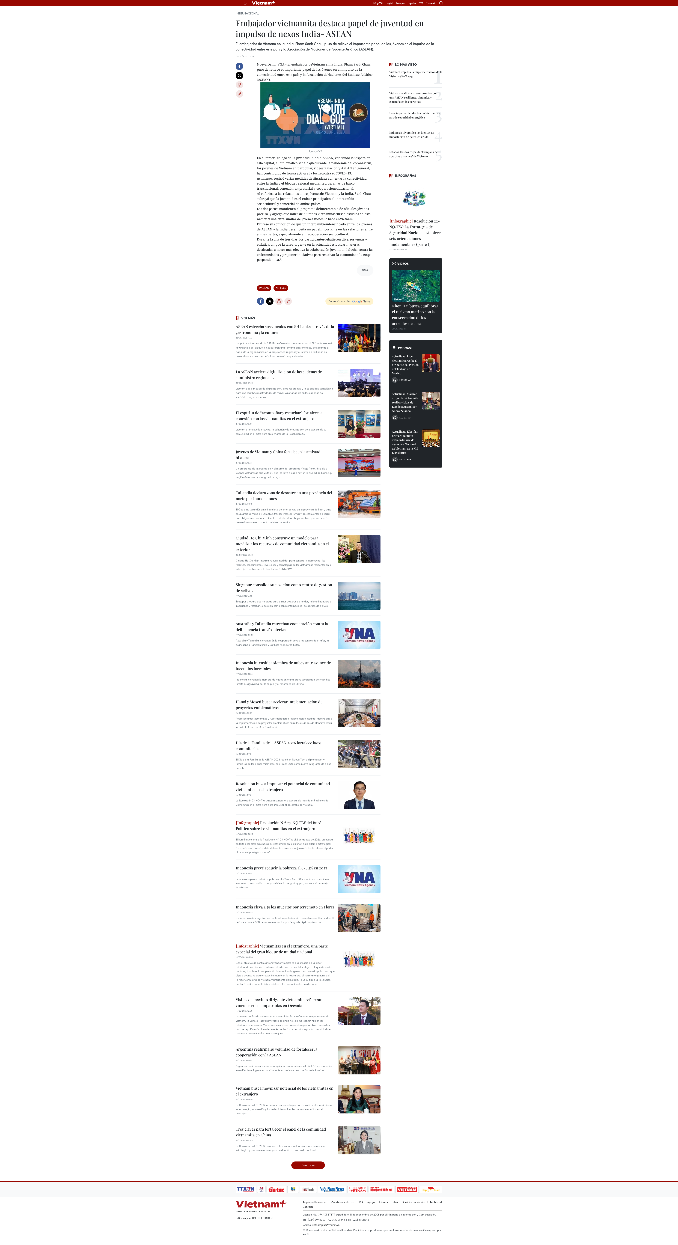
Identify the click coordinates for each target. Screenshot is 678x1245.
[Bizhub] (308, 1189)
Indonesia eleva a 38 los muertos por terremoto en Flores (285, 907)
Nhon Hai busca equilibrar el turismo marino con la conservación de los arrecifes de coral (415, 314)
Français (400, 3)
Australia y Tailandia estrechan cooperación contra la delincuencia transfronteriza (282, 626)
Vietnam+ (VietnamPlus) (264, 3)
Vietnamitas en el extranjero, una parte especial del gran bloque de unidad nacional (282, 948)
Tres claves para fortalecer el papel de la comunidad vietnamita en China (281, 1131)
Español (412, 3)
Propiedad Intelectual (315, 1202)
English (389, 3)
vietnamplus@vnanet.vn (326, 1224)
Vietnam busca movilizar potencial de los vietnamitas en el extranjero (284, 1091)
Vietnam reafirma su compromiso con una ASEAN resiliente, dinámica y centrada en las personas (413, 97)
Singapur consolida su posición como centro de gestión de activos (284, 587)
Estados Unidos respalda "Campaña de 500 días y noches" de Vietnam (413, 154)
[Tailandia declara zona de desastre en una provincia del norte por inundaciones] (359, 504)
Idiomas (383, 1202)
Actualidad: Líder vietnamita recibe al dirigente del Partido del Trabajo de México (405, 364)
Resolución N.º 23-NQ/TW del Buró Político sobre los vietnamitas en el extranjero (278, 825)
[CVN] (357, 1189)
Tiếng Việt (378, 3)
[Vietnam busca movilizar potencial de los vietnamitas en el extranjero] (359, 1099)
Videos (403, 264)
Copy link (239, 94)
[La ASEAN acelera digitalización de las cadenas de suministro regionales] (359, 383)
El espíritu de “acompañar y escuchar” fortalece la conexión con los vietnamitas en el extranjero (279, 415)
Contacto (308, 1206)
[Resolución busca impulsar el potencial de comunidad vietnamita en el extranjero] (359, 795)
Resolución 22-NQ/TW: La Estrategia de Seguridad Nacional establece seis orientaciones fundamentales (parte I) (415, 232)
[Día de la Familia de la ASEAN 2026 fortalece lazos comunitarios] (359, 754)
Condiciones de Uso (342, 1202)
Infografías (405, 175)
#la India (281, 288)
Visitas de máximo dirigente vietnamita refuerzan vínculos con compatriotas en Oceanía (279, 1002)
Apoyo (371, 1202)
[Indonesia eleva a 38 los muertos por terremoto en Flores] (359, 918)
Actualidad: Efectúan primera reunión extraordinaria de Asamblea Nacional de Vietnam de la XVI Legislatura (405, 442)
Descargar (308, 1165)
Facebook (239, 66)
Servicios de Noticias (414, 1202)
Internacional (247, 13)
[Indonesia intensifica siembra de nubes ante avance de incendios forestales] (359, 674)
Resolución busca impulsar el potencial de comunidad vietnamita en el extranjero (283, 786)
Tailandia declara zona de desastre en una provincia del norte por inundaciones (284, 495)
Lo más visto (406, 64)
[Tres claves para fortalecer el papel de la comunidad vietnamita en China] (359, 1140)
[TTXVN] (245, 1189)
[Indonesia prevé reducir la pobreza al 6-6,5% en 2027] (359, 879)
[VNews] (261, 1189)
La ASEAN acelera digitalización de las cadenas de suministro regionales (279, 374)
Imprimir (239, 84)
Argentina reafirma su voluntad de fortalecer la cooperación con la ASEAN (276, 1051)
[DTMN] (381, 1189)
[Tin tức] (276, 1189)
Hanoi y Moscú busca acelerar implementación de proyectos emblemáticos (279, 704)
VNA (395, 1202)
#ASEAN (264, 288)
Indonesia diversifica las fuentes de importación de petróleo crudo (411, 135)
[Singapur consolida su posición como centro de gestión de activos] (359, 596)
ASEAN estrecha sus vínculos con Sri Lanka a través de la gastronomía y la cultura (285, 329)
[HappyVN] (431, 1189)
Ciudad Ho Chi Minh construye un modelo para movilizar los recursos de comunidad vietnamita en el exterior (282, 543)
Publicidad (436, 1202)
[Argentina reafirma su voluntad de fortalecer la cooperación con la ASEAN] (359, 1060)
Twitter (239, 75)
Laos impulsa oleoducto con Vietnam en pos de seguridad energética (414, 115)
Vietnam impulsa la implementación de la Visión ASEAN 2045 (415, 74)
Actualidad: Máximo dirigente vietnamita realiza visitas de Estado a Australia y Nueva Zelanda (405, 402)
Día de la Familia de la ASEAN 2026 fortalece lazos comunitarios (279, 745)
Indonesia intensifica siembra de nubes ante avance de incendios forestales (283, 665)
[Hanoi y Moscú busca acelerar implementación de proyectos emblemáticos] (359, 713)
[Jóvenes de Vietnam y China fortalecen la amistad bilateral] (359, 463)
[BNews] (293, 1189)
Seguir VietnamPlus (340, 301)
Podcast (405, 348)
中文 (421, 3)
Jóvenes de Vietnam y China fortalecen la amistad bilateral (278, 454)
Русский (430, 3)
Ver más (248, 318)
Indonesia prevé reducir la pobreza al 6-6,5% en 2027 (281, 867)
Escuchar (405, 380)
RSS (360, 1202)
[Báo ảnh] (407, 1189)
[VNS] (332, 1189)
